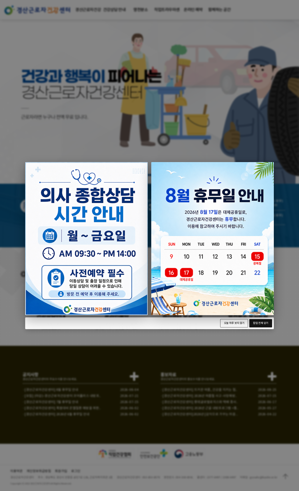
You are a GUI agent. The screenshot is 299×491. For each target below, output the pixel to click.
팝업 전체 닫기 (260, 323)
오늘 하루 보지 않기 (234, 323)
